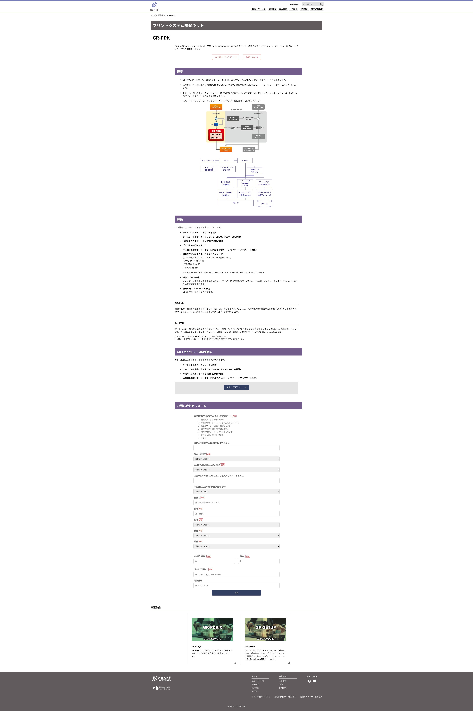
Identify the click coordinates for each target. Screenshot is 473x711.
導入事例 (255, 687)
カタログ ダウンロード (225, 57)
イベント (255, 691)
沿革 (281, 684)
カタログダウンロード (236, 387)
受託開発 (255, 684)
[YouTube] (314, 681)
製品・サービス (258, 681)
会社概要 (283, 681)
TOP (153, 15)
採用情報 (283, 687)
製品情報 (162, 15)
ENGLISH (294, 4)
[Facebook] (309, 681)
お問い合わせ (252, 57)
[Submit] (321, 4)
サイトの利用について (261, 696)
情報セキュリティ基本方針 (311, 696)
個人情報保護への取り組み (285, 696)
